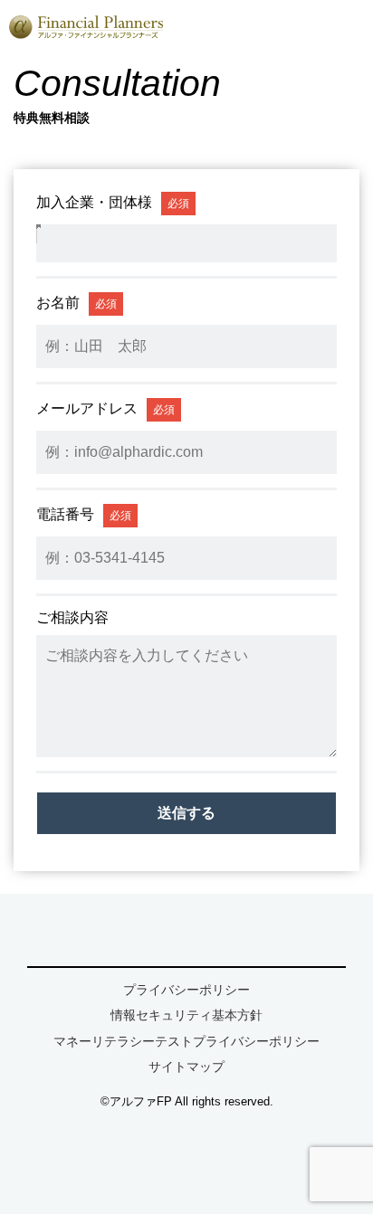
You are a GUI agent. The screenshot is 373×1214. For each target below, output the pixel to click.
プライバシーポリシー (186, 989)
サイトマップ (186, 1066)
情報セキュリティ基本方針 (186, 1015)
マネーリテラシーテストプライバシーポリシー (186, 1041)
